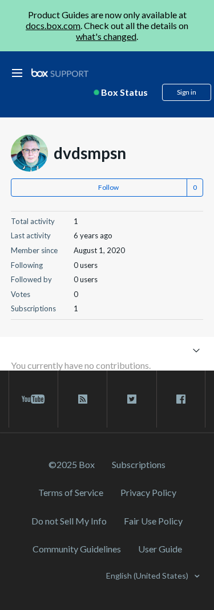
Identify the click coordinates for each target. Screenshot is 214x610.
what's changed (106, 36)
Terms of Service (70, 492)
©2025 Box (72, 464)
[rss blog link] (82, 399)
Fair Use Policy (153, 520)
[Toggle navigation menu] (196, 350)
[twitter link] (131, 399)
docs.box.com (53, 25)
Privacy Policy (148, 492)
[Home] (59, 73)
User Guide (160, 548)
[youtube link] (33, 399)
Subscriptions (138, 464)
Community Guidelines (77, 548)
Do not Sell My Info (69, 520)
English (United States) (148, 575)
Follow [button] (108, 187)
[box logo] (59, 72)
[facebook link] (181, 399)
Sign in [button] (186, 92)
